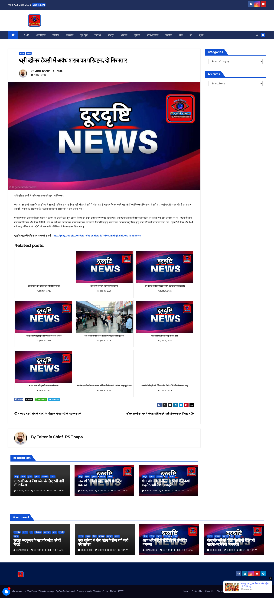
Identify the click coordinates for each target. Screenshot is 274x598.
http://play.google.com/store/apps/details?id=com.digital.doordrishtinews (97, 235)
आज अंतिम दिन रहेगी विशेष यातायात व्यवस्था (100, 483)
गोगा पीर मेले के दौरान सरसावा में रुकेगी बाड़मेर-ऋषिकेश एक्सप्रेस (165, 483)
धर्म (190, 35)
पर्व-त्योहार (38, 532)
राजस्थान (70, 35)
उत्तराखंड (17, 532)
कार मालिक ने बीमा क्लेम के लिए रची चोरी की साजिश (39, 483)
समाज (54, 532)
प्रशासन (37, 477)
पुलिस (30, 477)
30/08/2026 (87, 550)
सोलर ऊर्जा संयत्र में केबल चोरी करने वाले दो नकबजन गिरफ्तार (158, 413)
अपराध (29, 53)
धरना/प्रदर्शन (153, 35)
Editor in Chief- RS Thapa (48, 70)
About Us (209, 591)
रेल (166, 477)
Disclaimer (221, 591)
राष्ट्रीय (55, 35)
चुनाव (201, 35)
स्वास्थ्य (98, 35)
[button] (257, 35)
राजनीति (168, 35)
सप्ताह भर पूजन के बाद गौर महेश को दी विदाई (37, 542)
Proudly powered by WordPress (22, 591)
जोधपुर (111, 35)
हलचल (53, 477)
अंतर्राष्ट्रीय (41, 35)
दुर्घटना (137, 35)
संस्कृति (61, 532)
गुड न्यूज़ (84, 35)
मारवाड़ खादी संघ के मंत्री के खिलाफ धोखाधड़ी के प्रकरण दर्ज (49, 413)
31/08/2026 (22, 550)
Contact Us (197, 591)
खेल (181, 35)
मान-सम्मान (47, 532)
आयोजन (124, 35)
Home (25, 35)
